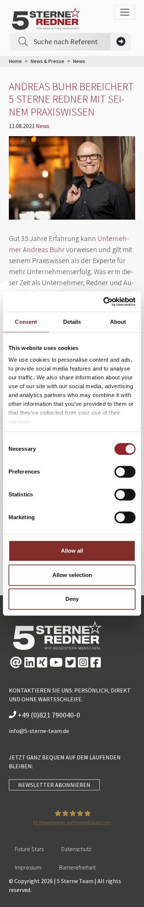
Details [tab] (72, 322)
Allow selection (72, 575)
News (42, 126)
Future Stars (29, 849)
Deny (72, 599)
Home (15, 61)
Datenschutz (76, 849)
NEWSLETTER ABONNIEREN (54, 785)
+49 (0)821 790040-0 (48, 714)
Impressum (28, 867)
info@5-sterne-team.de (39, 730)
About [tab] (118, 322)
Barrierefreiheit (77, 867)
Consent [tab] (26, 322)
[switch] (125, 472)
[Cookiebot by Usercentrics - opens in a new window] (104, 302)
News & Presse (47, 61)
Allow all (72, 551)
